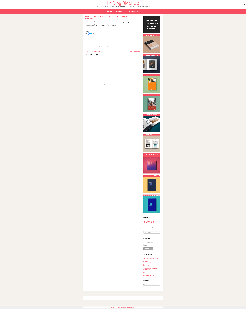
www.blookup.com (96, 28)
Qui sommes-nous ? (130, 307)
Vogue (123, 299)
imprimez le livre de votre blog (113, 46)
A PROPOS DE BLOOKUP (133, 11)
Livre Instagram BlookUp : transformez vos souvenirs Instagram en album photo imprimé (151, 268)
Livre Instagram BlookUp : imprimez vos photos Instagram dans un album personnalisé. (151, 264)
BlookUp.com (119, 11)
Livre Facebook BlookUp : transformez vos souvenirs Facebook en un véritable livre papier (151, 260)
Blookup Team (98, 21)
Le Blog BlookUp (123, 3)
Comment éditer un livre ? (135, 51)
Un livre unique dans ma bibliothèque (92, 51)
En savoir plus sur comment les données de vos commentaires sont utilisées (122, 84)
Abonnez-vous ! (148, 248)
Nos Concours (123, 307)
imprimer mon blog (104, 46)
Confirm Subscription (115, 307)
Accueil (109, 11)
